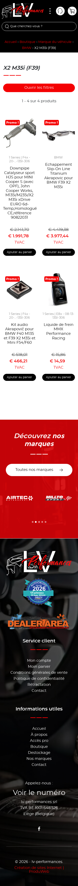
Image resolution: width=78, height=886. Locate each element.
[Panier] (72, 11)
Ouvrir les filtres (39, 88)
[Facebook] (39, 829)
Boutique (27, 42)
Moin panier (39, 667)
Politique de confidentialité (39, 679)
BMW (26, 48)
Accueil (11, 42)
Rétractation (39, 685)
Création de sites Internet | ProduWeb (39, 870)
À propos (39, 735)
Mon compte (39, 661)
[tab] (32, 522)
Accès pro (39, 741)
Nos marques (39, 759)
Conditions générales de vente (39, 673)
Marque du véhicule (55, 42)
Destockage (39, 753)
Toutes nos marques (34, 470)
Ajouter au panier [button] (19, 252)
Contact (39, 691)
